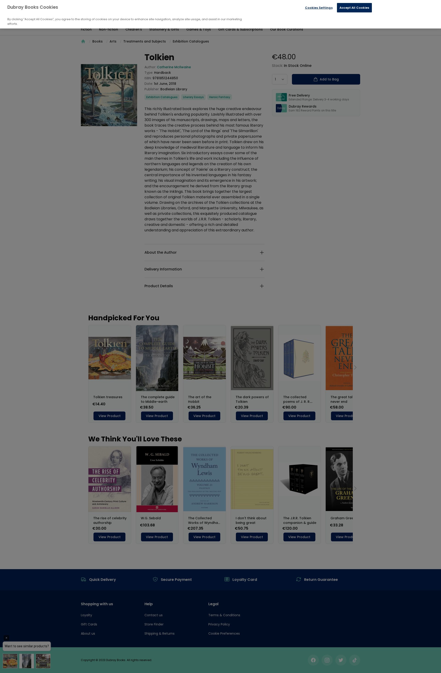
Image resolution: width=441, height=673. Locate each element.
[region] (220, 14)
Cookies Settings (319, 8)
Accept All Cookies (354, 8)
